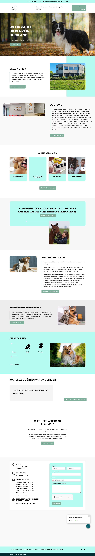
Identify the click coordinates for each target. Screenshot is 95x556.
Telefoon (54, 478)
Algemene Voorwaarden (46, 549)
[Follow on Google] (67, 2)
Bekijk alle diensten (48, 188)
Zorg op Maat (59, 7)
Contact (38, 9)
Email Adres (55, 472)
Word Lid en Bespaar (50, 291)
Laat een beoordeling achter (75, 399)
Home (38, 7)
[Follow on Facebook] (64, 2)
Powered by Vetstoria (28, 549)
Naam (53, 466)
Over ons (43, 7)
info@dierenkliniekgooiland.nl (53, 1)
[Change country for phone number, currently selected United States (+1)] (53, 480)
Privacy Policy (37, 549)
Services (51, 7)
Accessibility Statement (58, 549)
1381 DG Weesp (21, 469)
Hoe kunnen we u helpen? (59, 483)
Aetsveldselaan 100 (22, 467)
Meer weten (15, 45)
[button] (12, 169)
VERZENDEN (56, 503)
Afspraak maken (81, 8)
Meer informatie (16, 323)
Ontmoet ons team (17, 87)
